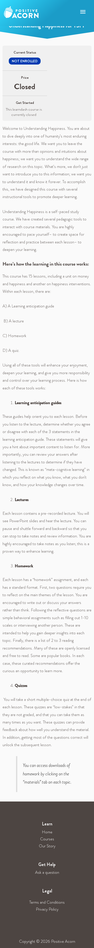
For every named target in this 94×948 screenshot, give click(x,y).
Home (47, 832)
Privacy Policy (47, 909)
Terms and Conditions (47, 902)
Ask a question (47, 872)
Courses (47, 839)
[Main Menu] (83, 12)
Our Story (47, 846)
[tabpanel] (47, 458)
